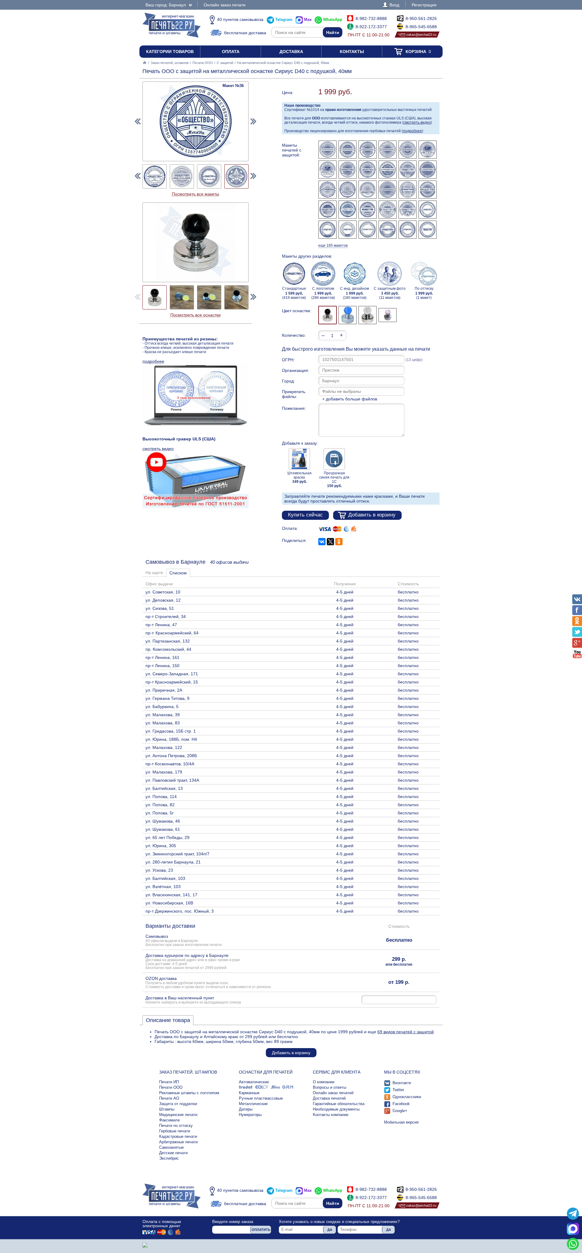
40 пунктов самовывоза (240, 19)
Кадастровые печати (178, 1136)
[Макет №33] (154, 176)
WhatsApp (332, 19)
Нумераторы (250, 1114)
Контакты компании (330, 1114)
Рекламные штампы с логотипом (189, 1093)
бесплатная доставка (245, 32)
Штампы (166, 1109)
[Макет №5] (407, 149)
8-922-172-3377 (371, 26)
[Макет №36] (236, 176)
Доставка (291, 51)
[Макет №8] (347, 169)
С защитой (225, 63)
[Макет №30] (427, 229)
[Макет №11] (407, 169)
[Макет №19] (327, 209)
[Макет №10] (387, 169)
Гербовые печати (174, 1131)
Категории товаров (170, 51)
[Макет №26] (347, 229)
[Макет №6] (427, 149)
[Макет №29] (407, 229)
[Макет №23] (407, 209)
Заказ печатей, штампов (170, 63)
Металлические (253, 1103)
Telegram (284, 19)
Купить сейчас (305, 515)
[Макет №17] (407, 189)
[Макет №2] (347, 149)
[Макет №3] (367, 149)
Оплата (230, 51)
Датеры (246, 1109)
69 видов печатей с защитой (405, 1031)
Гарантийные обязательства (338, 1103)
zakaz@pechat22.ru (421, 34)
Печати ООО (202, 63)
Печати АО (169, 1098)
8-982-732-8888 (371, 18)
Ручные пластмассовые (261, 1098)
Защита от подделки (178, 1103)
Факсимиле (169, 1120)
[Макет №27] (367, 229)
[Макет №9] (367, 169)
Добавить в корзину (372, 515)
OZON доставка (208, 982)
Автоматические (254, 1082)
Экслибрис (169, 1158)
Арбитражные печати (178, 1142)
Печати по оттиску (176, 1125)
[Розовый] (387, 315)
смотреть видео (417, 122)
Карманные (249, 1093)
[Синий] (347, 315)
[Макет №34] (182, 176)
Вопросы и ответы (329, 1087)
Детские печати (173, 1153)
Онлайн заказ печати (225, 4)
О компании (323, 1082)
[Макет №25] (327, 229)
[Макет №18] (427, 189)
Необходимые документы (336, 1109)
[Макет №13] (327, 189)
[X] (330, 541)
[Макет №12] (427, 169)
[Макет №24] (427, 209)
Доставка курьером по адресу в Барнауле (193, 961)
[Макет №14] (347, 189)
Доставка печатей (329, 1098)
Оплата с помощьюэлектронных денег (161, 1223)
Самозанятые (171, 1147)
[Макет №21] (367, 209)
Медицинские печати (178, 1114)
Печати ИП (169, 1082)
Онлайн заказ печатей (333, 1093)
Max (308, 19)
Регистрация (424, 4)
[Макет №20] (347, 209)
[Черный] (327, 315)
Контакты (352, 51)
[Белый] (367, 315)
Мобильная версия (401, 1122)
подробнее (412, 131)
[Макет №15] (367, 189)
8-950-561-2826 (421, 18)
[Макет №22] (387, 209)
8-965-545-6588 (421, 26)
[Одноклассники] (339, 541)
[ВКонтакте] (322, 541)
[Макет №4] (387, 149)
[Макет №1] (327, 149)
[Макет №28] (387, 229)
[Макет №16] (387, 189)
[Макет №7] (327, 169)
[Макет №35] (209, 176)
